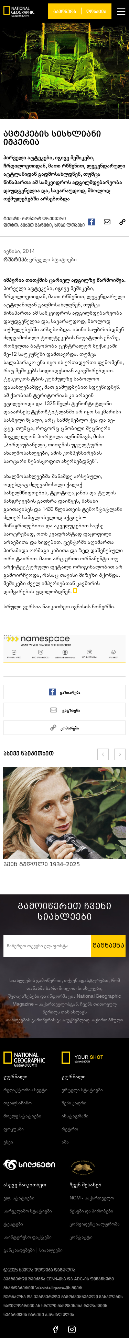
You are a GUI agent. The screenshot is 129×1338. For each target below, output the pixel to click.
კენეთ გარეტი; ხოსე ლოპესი (52, 225)
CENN (51, 1279)
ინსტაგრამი (75, 1116)
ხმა (65, 1142)
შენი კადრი (74, 1103)
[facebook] (55, 1329)
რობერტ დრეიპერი (44, 219)
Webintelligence (49, 1288)
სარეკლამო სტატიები (27, 1211)
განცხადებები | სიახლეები (33, 1250)
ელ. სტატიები (18, 1198)
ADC (78, 1279)
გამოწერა (64, 11)
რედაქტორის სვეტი (25, 1090)
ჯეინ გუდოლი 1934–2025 (41, 864)
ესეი (8, 1142)
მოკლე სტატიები (22, 1116)
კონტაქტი (81, 1237)
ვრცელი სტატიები (53, 259)
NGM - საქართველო (91, 1198)
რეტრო (70, 1129)
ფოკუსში (13, 1129)
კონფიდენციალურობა (94, 1224)
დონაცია (96, 11)
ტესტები (13, 1224)
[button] (121, 11)
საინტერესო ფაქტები (27, 1237)
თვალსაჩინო (17, 1103)
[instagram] (72, 1329)
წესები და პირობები (91, 1211)
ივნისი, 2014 (18, 251)
